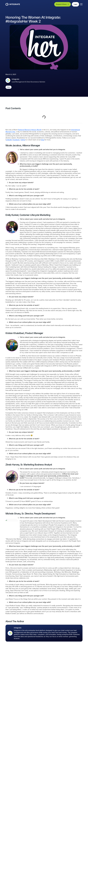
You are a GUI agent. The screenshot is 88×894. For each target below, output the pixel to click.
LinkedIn (9, 140)
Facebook (16, 140)
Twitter (22, 140)
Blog (8, 87)
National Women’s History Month (29, 130)
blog (42, 140)
